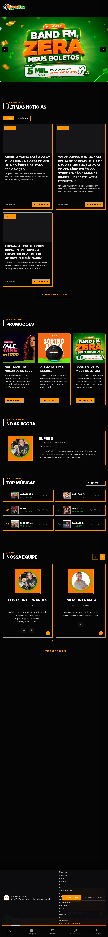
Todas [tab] (8, 118)
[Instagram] (25, 624)
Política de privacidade (71, 923)
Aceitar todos (71, 897)
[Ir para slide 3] (52, 77)
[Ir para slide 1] (45, 77)
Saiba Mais (39, 205)
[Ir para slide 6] (62, 77)
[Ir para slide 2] (48, 77)
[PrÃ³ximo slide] (103, 49)
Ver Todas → (95, 483)
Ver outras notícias (55, 294)
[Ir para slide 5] (59, 77)
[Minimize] (6, 923)
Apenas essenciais (93, 897)
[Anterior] (95, 557)
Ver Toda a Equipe (55, 651)
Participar (13, 400)
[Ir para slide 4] (56, 77)
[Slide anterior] (5, 49)
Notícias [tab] (23, 118)
